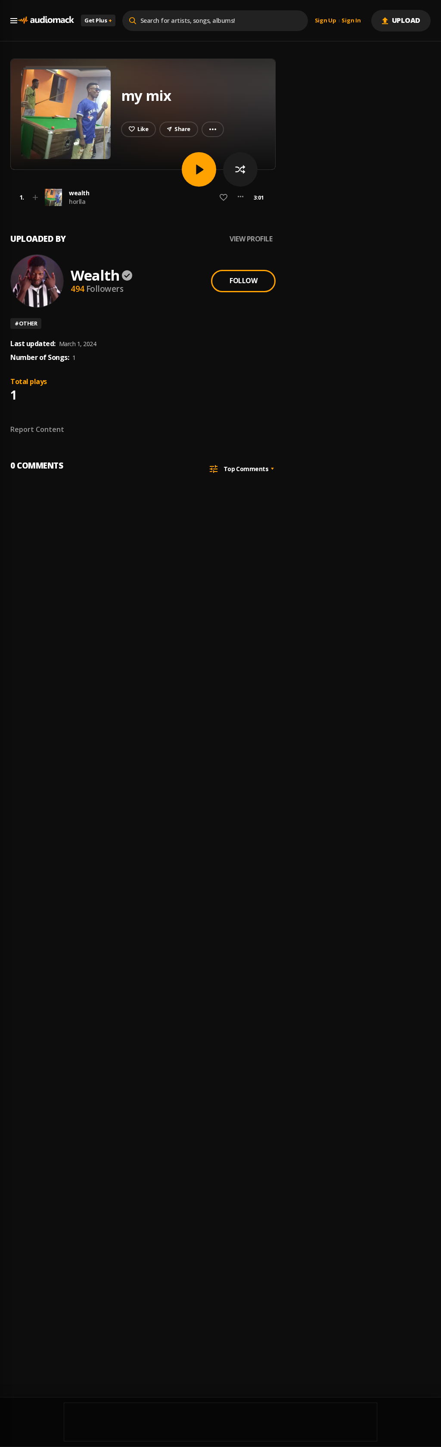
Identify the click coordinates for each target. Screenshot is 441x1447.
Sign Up (325, 20)
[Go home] (45, 20)
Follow (243, 280)
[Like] (223, 197)
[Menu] (13, 20)
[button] (140, 197)
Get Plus (98, 20)
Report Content (37, 429)
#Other (26, 323)
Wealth (95, 275)
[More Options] (240, 197)
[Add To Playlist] (35, 197)
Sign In (351, 20)
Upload (406, 20)
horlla (77, 201)
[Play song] (199, 169)
